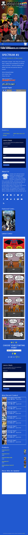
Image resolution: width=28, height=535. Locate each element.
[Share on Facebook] (12, 354)
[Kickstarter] (7, 195)
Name (4, 155)
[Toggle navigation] (2, 44)
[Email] (7, 199)
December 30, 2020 (11, 58)
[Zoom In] (15, 90)
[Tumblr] (14, 199)
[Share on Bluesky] (15, 354)
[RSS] (3, 203)
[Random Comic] (16, 343)
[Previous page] (3, 90)
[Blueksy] (18, 195)
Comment (5, 146)
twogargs (20, 58)
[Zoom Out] (13, 90)
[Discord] (10, 195)
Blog (8, 130)
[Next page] (6, 90)
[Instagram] (14, 195)
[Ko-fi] (18, 199)
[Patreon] (3, 195)
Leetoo (23, 533)
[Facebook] (3, 199)
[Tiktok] (21, 195)
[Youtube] (21, 199)
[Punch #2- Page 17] (13, 343)
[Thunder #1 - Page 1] (11, 343)
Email (4, 160)
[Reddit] (10, 199)
